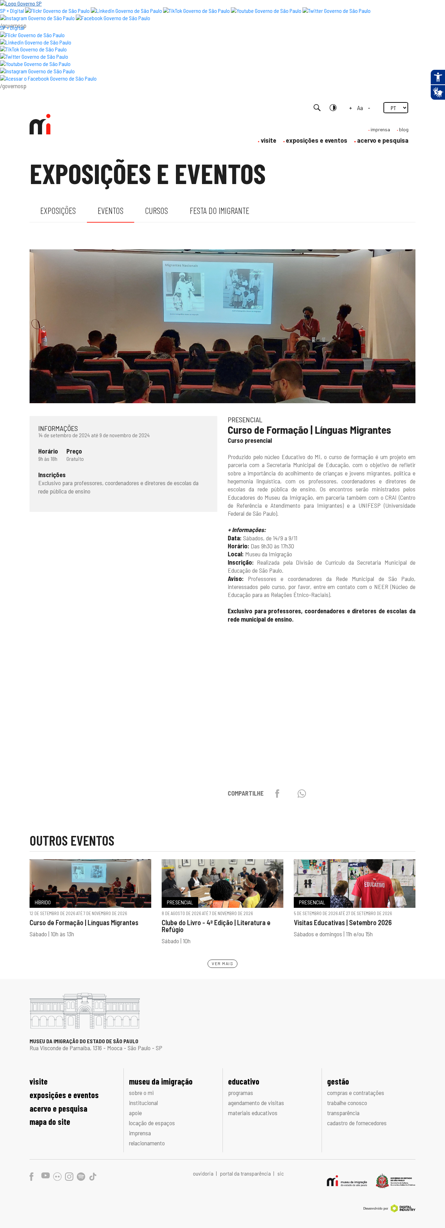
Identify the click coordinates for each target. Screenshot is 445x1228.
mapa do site (50, 1122)
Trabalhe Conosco (347, 1102)
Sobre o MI (141, 1092)
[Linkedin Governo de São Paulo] (35, 42)
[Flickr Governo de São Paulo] (32, 35)
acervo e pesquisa (382, 140)
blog (403, 129)
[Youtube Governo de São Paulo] (35, 63)
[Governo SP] (21, 3)
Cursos (156, 210)
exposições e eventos (316, 140)
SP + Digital (12, 10)
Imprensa (140, 1133)
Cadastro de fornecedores (357, 1123)
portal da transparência (246, 1173)
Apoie (135, 1113)
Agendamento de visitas (256, 1102)
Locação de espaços (152, 1123)
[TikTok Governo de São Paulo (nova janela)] (196, 10)
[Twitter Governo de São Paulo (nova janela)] (336, 10)
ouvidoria (204, 1173)
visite (268, 140)
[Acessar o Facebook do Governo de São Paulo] (48, 78)
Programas (240, 1092)
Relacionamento (147, 1143)
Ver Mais (222, 963)
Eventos (110, 210)
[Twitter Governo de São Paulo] (34, 56)
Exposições (58, 210)
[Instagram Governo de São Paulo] (37, 18)
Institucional (143, 1102)
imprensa (380, 129)
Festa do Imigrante (219, 210)
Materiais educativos (252, 1113)
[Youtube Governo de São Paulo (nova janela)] (266, 10)
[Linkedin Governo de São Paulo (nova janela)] (126, 10)
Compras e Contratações (355, 1092)
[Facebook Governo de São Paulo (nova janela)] (113, 18)
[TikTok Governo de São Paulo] (33, 49)
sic (280, 1173)
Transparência (343, 1113)
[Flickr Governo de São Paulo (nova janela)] (57, 10)
